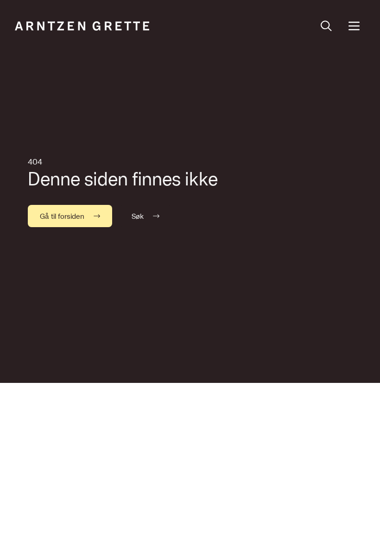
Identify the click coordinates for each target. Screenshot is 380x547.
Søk (138, 216)
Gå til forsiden (62, 216)
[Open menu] (354, 26)
